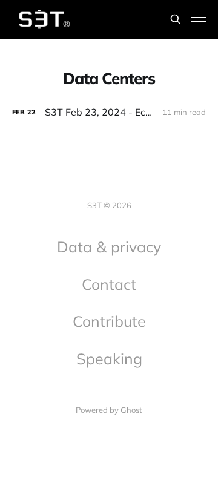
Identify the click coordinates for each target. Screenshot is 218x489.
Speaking (109, 358)
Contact (109, 284)
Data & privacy (109, 246)
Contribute (109, 321)
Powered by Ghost (109, 410)
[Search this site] (176, 19)
